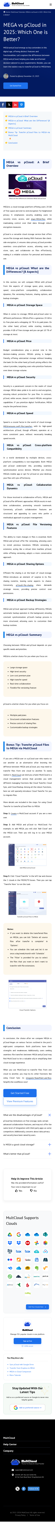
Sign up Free (27, 1341)
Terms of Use (35, 1515)
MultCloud (16, 775)
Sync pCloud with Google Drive (22, 1364)
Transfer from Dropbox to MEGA (22, 1368)
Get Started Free (15, 86)
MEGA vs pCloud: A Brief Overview (23, 116)
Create (14, 813)
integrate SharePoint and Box (38, 1078)
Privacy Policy (20, 1515)
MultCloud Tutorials (18, 12)
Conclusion (13, 143)
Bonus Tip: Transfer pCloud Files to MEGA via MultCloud (29, 134)
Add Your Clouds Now (36, 1307)
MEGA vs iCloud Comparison (20, 1371)
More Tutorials (15, 1375)
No (35, 1190)
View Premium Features (20, 1101)
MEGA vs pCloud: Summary (19, 128)
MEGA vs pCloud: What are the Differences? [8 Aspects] (29, 122)
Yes (20, 1190)
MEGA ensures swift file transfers (17, 426)
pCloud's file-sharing (24, 585)
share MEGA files (38, 219)
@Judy (20, 76)
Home (8, 12)
